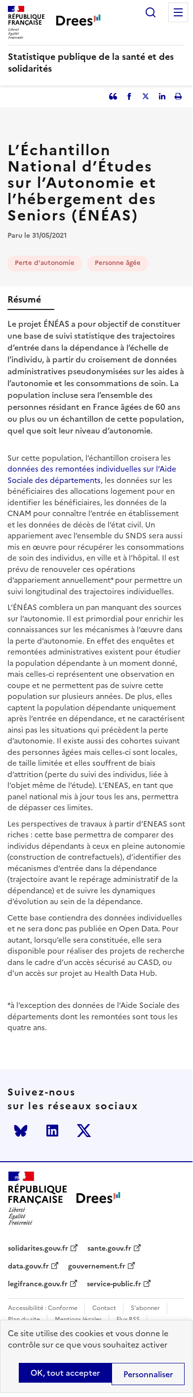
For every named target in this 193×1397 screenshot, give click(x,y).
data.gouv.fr (28, 1266)
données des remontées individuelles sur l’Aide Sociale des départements (91, 474)
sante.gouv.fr (109, 1249)
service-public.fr (114, 1284)
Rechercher (150, 12)
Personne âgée (118, 262)
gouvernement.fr (96, 1266)
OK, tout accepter (65, 1373)
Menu (178, 12)
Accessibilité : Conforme (42, 1308)
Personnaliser (148, 1374)
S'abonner (145, 1308)
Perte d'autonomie (45, 262)
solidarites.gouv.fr (38, 1249)
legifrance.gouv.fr (38, 1284)
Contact (104, 1308)
